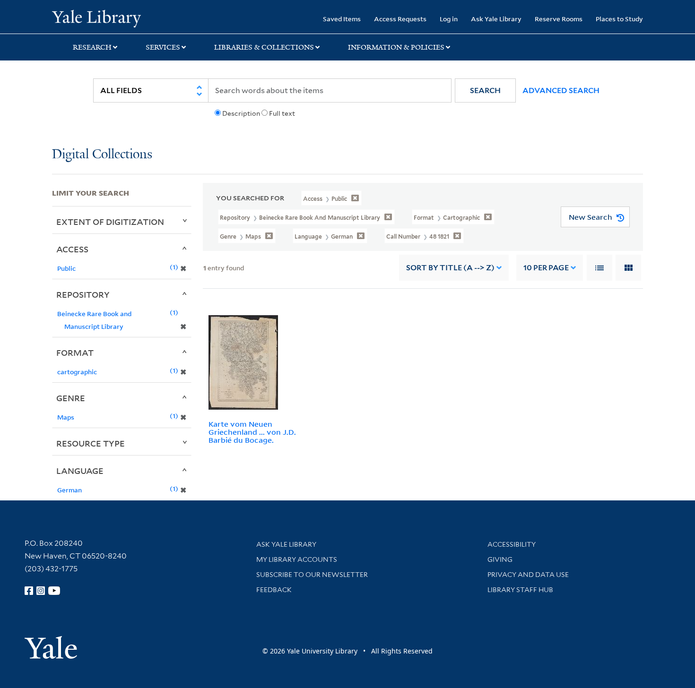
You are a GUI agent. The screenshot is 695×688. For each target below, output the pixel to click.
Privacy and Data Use (528, 574)
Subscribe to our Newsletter (312, 574)
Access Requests (400, 18)
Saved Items (342, 18)
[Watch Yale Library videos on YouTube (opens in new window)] (54, 590)
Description (241, 113)
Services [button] (163, 47)
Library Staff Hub (520, 589)
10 (546, 267)
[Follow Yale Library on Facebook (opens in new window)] (29, 590)
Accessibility (511, 544)
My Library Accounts (296, 559)
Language (80, 470)
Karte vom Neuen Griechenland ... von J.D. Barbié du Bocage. (252, 432)
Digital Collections (102, 154)
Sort (450, 267)
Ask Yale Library (496, 18)
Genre (70, 398)
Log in (449, 18)
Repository (83, 294)
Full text (282, 113)
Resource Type (90, 443)
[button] (485, 90)
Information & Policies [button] (396, 47)
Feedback (274, 589)
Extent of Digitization (110, 221)
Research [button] (92, 47)
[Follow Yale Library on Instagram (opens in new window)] (40, 590)
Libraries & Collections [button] (264, 47)
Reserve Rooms (558, 18)
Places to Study (619, 18)
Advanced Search (560, 90)
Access (72, 249)
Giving (500, 559)
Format (75, 352)
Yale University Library (96, 18)
